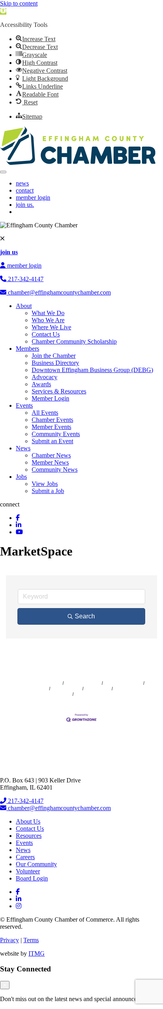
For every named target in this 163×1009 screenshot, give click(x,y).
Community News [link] (55, 469)
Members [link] (27, 348)
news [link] (22, 183)
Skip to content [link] (19, 3)
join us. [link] (25, 204)
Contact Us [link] (46, 334)
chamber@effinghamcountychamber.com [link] (58, 292)
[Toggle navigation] (3, 172)
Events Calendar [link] (123, 683)
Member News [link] (50, 462)
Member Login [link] (50, 398)
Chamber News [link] (51, 455)
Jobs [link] (21, 476)
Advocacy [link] (44, 377)
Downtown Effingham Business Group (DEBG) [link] (92, 370)
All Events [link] (45, 412)
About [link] (24, 305)
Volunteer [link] (28, 871)
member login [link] (33, 197)
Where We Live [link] (51, 327)
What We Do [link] (48, 313)
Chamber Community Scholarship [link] (74, 341)
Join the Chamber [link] (54, 355)
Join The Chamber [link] (95, 694)
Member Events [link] (51, 426)
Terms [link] (31, 940)
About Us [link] (28, 821)
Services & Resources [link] (59, 391)
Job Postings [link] (66, 689)
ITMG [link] (36, 953)
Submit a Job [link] (48, 490)
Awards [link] (41, 384)
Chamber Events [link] (52, 419)
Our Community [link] (36, 864)
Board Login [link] (32, 878)
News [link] (23, 448)
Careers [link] (25, 857)
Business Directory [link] (55, 362)
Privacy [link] (9, 940)
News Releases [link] (82, 683)
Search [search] (85, 616)
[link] (3, 11)
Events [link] (24, 405)
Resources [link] (29, 835)
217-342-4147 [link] (25, 279)
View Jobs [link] (45, 483)
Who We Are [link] (48, 320)
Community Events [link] (56, 434)
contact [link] (25, 190)
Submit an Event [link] (52, 441)
